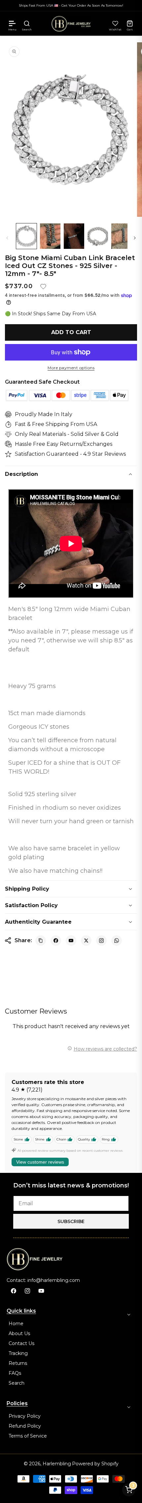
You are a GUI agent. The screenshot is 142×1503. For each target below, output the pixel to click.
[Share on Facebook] (56, 940)
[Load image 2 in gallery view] (50, 236)
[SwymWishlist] (115, 23)
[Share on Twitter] (86, 940)
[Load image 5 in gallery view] (121, 236)
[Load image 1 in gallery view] (26, 236)
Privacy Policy (25, 1416)
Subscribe (71, 1221)
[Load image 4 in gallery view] (98, 236)
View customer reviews (40, 1162)
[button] (12, 23)
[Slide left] (7, 238)
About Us (19, 1333)
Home (16, 1324)
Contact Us (21, 1343)
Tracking (18, 1353)
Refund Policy (25, 1426)
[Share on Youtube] (71, 940)
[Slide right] (134, 238)
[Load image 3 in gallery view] (74, 236)
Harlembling (57, 1464)
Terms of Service (28, 1436)
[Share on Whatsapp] (116, 940)
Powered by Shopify (95, 1464)
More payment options (71, 368)
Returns (18, 1363)
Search (16, 1383)
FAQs (15, 1373)
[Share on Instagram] (101, 940)
